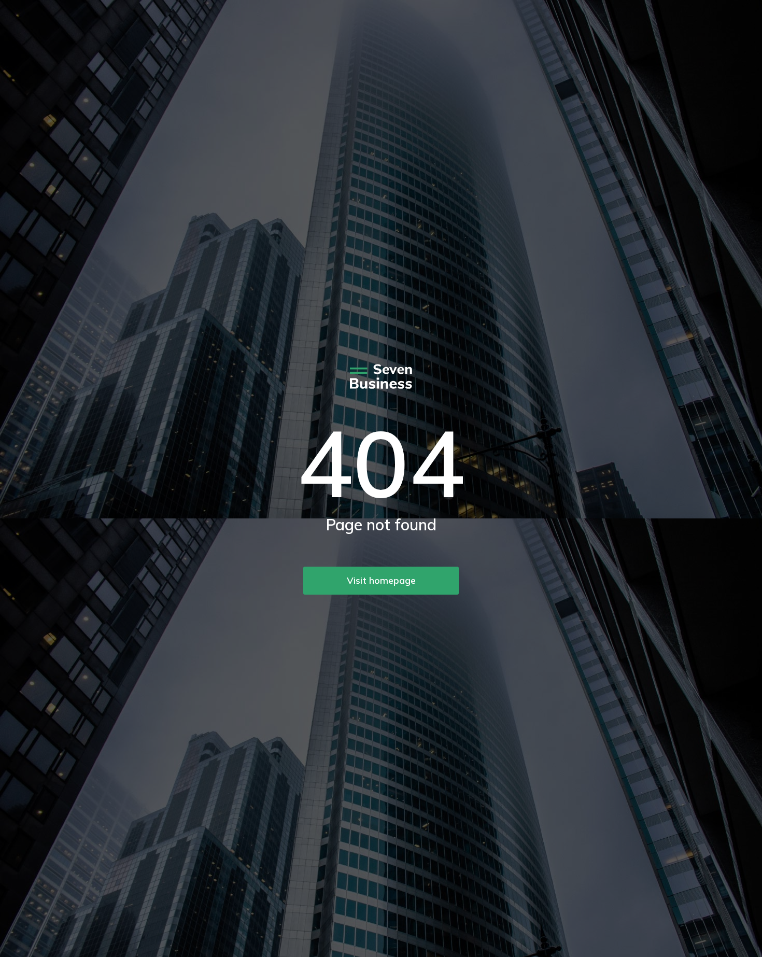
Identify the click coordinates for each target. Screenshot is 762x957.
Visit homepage (381, 580)
